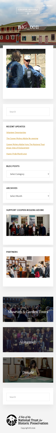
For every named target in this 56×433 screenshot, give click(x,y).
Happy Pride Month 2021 (16, 154)
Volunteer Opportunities (16, 132)
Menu (50, 6)
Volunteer (28, 342)
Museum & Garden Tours (28, 311)
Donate (28, 372)
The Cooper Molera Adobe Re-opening (22, 138)
